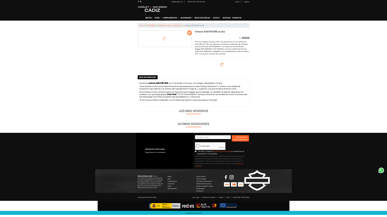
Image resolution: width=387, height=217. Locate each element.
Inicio (141, 25)
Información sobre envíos (204, 181)
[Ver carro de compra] (248, 9)
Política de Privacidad (208, 197)
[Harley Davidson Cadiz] (153, 9)
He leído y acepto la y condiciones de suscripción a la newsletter (223, 152)
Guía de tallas (200, 188)
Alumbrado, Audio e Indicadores (170, 25)
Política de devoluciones (203, 183)
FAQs (228, 197)
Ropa (169, 179)
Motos (170, 176)
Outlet (169, 186)
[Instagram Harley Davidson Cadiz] (140, 1)
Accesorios (171, 183)
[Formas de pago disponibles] (234, 184)
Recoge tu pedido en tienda (204, 186)
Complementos (172, 181)
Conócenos (199, 191)
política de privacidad (222, 151)
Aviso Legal (195, 197)
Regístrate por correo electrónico (241, 138)
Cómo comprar (201, 176)
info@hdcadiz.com (177, 2)
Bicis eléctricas (172, 188)
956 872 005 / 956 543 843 (196, 2)
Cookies (220, 197)
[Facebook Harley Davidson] (138, 1)
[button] (149, 18)
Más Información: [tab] (147, 77)
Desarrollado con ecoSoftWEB (194, 213)
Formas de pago (201, 179)
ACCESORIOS (150, 25)
